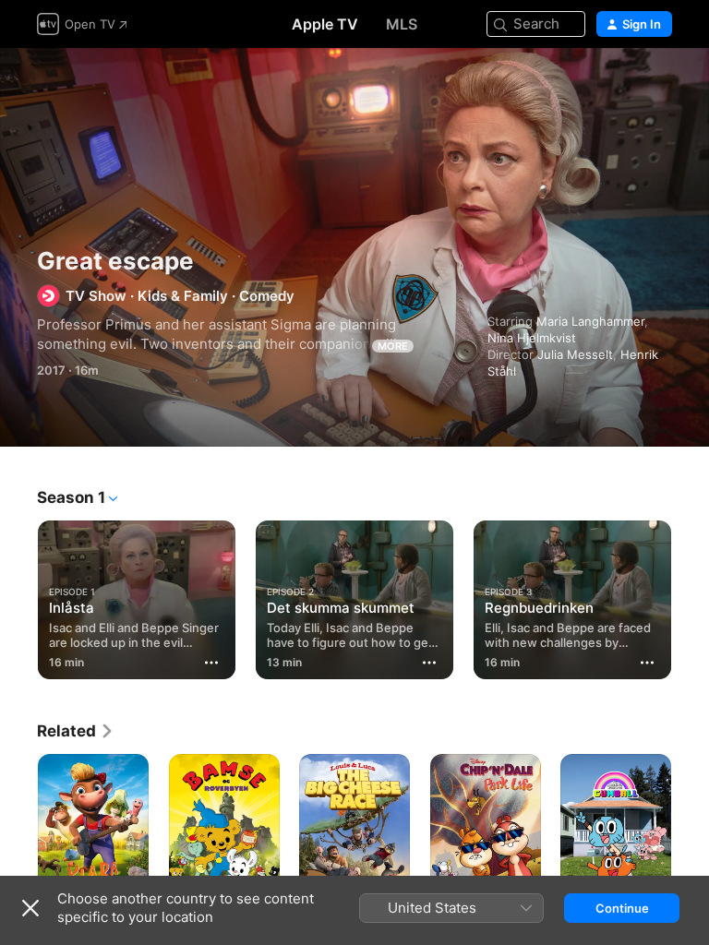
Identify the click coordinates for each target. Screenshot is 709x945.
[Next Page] (690, 596)
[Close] (30, 908)
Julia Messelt (575, 354)
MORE (393, 346)
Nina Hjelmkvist (531, 337)
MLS (401, 24)
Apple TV (325, 24)
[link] (75, 731)
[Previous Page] (18, 596)
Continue (622, 908)
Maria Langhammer (590, 321)
